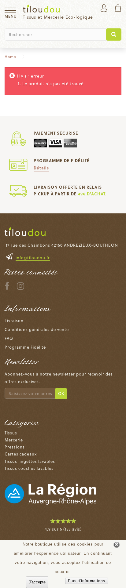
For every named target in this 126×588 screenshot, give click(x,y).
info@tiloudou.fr (33, 257)
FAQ (9, 338)
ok (61, 393)
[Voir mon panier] (118, 8)
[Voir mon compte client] (104, 8)
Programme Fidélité (25, 347)
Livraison (14, 320)
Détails (41, 168)
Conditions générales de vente (37, 329)
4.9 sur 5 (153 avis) (63, 529)
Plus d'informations (86, 581)
